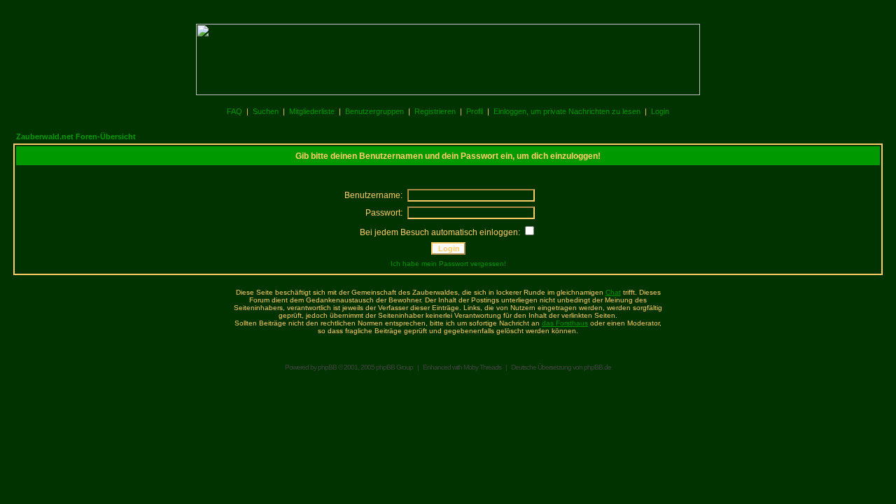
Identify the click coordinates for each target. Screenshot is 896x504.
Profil (474, 111)
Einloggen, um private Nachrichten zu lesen (566, 111)
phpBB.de (597, 367)
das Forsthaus (565, 323)
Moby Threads (482, 367)
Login (660, 111)
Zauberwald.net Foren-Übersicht (76, 136)
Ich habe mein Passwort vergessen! (448, 263)
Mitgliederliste (312, 111)
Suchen (266, 111)
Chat (613, 292)
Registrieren (435, 111)
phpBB (327, 367)
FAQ (234, 111)
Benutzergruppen (374, 111)
